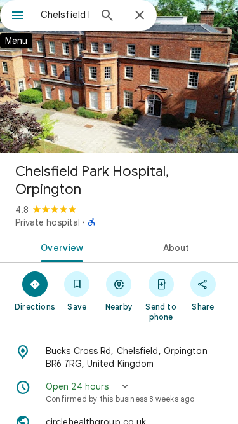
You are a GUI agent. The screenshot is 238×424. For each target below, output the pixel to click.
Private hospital (47, 222)
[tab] (60, 246)
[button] (119, 392)
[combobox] (65, 14)
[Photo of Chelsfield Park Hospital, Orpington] (119, 76)
